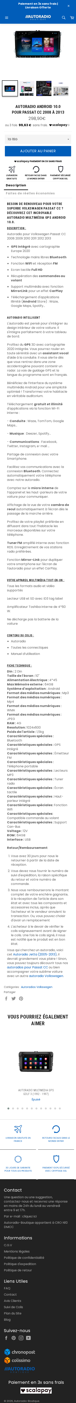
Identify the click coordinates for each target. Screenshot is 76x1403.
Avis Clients (12, 1301)
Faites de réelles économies (30, 193)
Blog (7, 1319)
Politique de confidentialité (24, 1257)
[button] (8, 1108)
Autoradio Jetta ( (26, 954)
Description (16, 185)
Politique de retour (18, 1270)
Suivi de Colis (13, 1307)
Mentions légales (17, 1251)
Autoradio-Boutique (26, 1401)
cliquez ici (29, 1216)
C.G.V (8, 1245)
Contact (10, 1294)
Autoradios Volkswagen (36, 987)
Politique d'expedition (20, 1264)
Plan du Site (12, 1313)
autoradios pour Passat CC (27, 967)
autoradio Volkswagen (46, 976)
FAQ (7, 1288)
